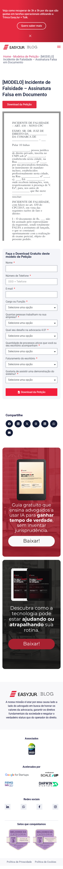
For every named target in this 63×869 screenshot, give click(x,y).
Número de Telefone (17, 276)
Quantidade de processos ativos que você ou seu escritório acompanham (31, 344)
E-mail (9, 288)
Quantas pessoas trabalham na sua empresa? (26, 316)
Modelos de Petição (26, 56)
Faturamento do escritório (21, 358)
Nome (9, 262)
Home (7, 56)
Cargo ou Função (16, 301)
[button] (9, 423)
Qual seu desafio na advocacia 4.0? (26, 330)
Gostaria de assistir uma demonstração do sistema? (30, 373)
